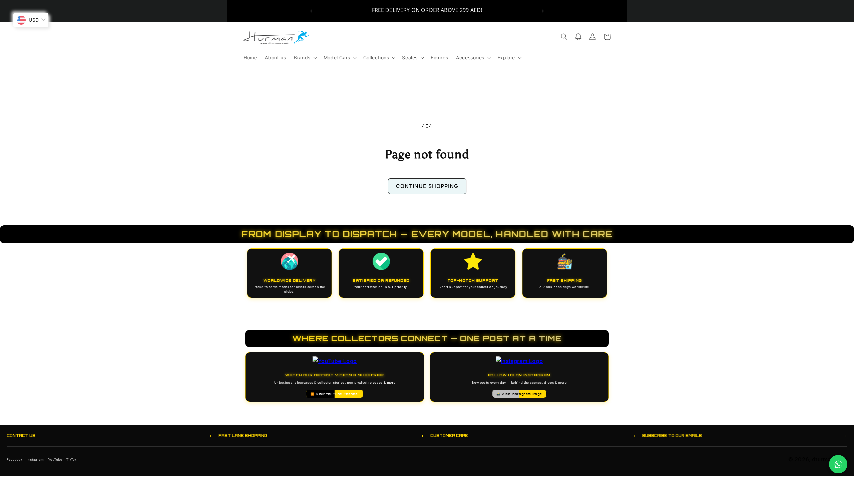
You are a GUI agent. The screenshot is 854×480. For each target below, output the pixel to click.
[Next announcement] (542, 11)
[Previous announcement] (311, 11)
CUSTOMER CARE (532, 435)
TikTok (71, 459)
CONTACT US (109, 435)
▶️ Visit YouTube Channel (335, 394)
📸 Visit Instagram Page (519, 394)
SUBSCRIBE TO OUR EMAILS (744, 435)
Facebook (14, 459)
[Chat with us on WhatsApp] (838, 464)
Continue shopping (427, 186)
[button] (305, 58)
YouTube (55, 459)
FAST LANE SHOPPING (321, 435)
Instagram (35, 459)
